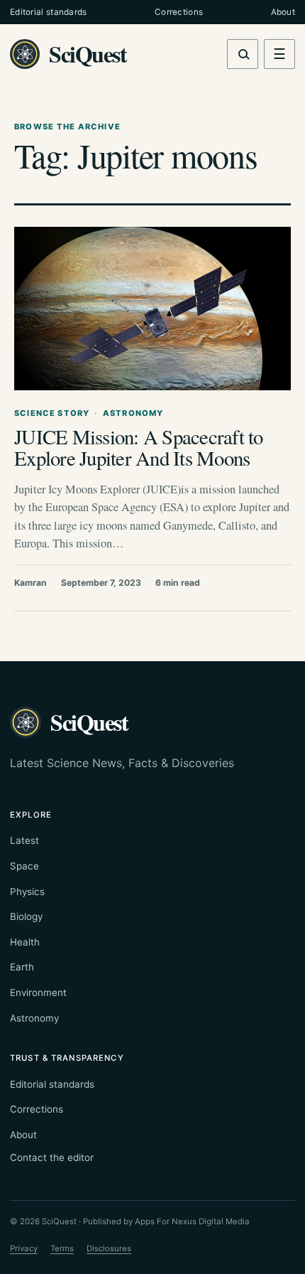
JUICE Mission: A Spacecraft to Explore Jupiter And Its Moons (138, 447)
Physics (27, 891)
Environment (38, 992)
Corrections (179, 12)
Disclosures (109, 1248)
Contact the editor (52, 1157)
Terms (62, 1248)
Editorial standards (48, 12)
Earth (22, 967)
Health (25, 942)
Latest (24, 840)
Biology (26, 916)
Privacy (24, 1248)
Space (24, 866)
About (283, 12)
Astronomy (34, 1018)
